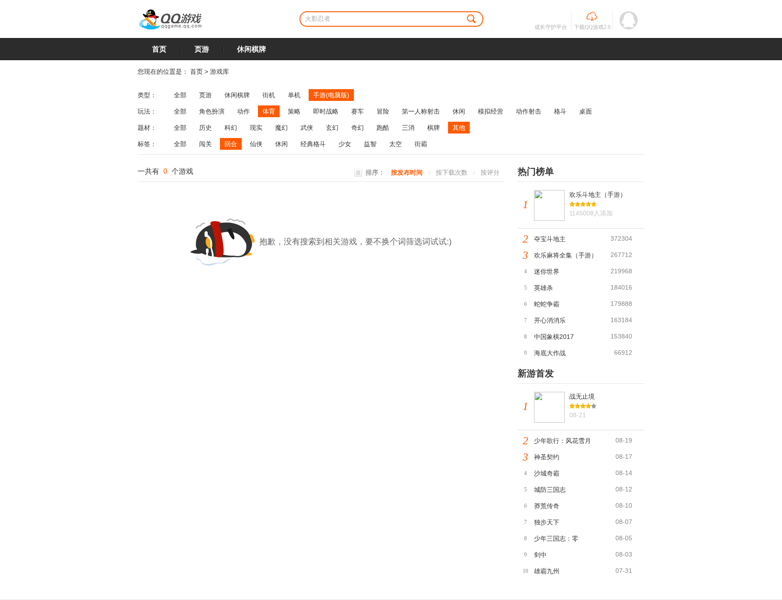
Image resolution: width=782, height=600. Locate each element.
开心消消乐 (550, 320)
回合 (230, 144)
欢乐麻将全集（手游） (565, 255)
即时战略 (326, 111)
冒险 (383, 111)
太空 (395, 144)
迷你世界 (546, 271)
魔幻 (281, 127)
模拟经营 (490, 111)
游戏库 (219, 71)
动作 (243, 111)
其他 (459, 127)
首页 (159, 49)
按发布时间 (407, 172)
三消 (408, 127)
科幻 (230, 127)
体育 (268, 111)
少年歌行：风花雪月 (562, 440)
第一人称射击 (421, 111)
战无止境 (582, 396)
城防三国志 (550, 489)
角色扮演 (211, 111)
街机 (268, 95)
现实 (256, 127)
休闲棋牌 (251, 49)
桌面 (585, 111)
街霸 (421, 144)
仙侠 (256, 144)
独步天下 (546, 522)
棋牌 (433, 127)
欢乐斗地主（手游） (597, 194)
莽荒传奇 (546, 506)
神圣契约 (546, 457)
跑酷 (383, 127)
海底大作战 (550, 353)
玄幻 (332, 127)
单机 (294, 95)
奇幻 (357, 127)
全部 (180, 95)
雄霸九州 (546, 571)
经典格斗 (313, 144)
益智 (370, 144)
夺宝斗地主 (550, 239)
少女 (345, 144)
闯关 (205, 144)
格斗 (560, 111)
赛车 (357, 111)
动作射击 (528, 111)
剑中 (540, 554)
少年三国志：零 (556, 538)
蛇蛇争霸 (546, 304)
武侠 (306, 127)
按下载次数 (451, 172)
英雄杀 (543, 287)
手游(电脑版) (331, 95)
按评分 (490, 172)
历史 (205, 127)
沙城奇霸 (546, 473)
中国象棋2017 (554, 336)
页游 (202, 49)
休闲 (459, 111)
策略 (294, 111)
